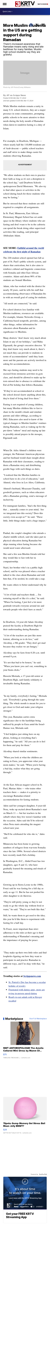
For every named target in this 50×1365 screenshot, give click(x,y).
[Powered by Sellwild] (43, 1174)
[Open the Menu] (4, 4)
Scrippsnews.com (32, 976)
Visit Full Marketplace (38, 1019)
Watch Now (42, 4)
